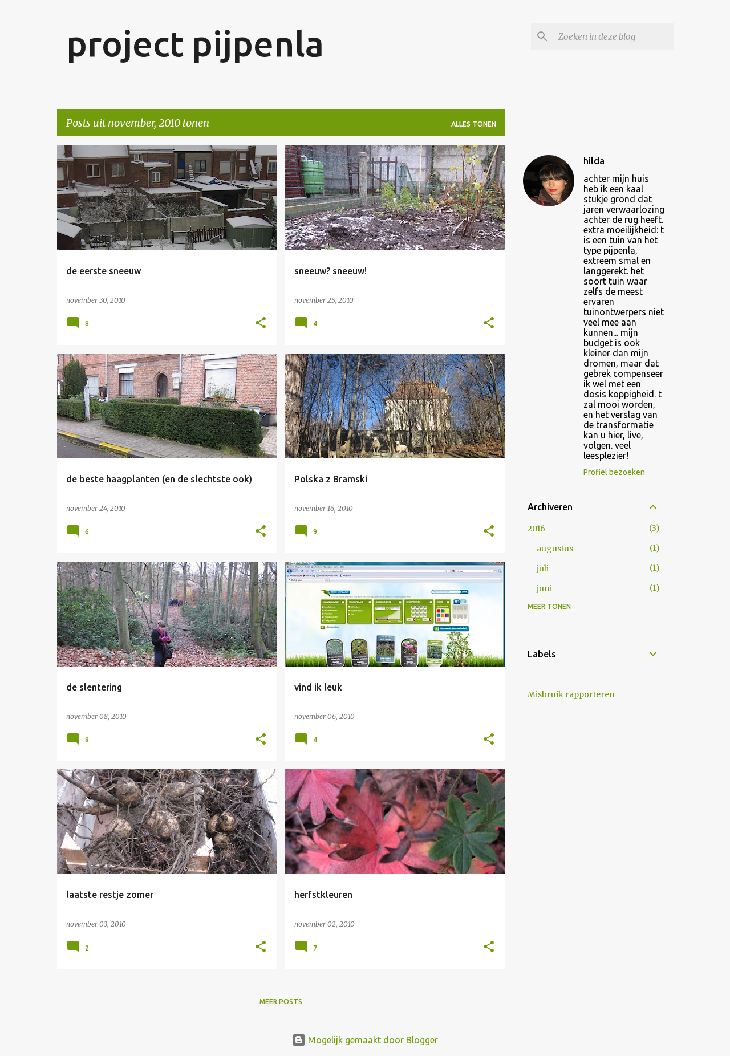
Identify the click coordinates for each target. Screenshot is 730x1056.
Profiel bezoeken (614, 472)
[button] (260, 323)
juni (544, 588)
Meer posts (280, 1001)
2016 (536, 528)
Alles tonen (473, 124)
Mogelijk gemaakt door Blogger (372, 1040)
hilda (594, 161)
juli (543, 568)
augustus (555, 548)
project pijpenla (195, 43)
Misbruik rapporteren (571, 694)
